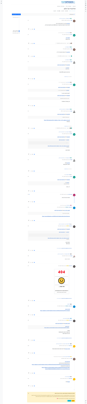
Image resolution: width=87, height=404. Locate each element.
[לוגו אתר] (68, 2)
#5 (28, 34)
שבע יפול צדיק (70, 194)
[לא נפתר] (86, 5)
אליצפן (69, 18)
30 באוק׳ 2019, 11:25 (65, 133)
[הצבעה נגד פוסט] (29, 29)
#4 (28, 20)
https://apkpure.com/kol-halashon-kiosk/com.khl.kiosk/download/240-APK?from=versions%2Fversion (51, 364)
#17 (28, 265)
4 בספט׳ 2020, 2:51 (61, 265)
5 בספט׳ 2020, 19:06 (66, 358)
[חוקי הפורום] (86, 1)
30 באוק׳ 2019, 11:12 (65, 34)
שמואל (71, 61)
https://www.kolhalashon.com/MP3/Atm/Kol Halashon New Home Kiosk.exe (56, 216)
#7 (28, 61)
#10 (28, 133)
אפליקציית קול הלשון (62, 18)
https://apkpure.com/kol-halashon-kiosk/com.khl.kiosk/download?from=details (55, 310)
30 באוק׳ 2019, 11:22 (65, 84)
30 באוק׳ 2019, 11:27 (65, 176)
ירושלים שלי (70, 345)
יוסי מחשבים (70, 207)
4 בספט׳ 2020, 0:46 (65, 255)
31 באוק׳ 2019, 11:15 (63, 194)
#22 (28, 378)
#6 (28, 48)
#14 (28, 207)
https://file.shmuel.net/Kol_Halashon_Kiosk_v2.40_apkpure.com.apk (57, 120)
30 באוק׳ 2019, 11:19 (66, 48)
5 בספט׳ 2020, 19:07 (63, 378)
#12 (28, 176)
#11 (28, 159)
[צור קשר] (86, 11)
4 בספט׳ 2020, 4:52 (61, 320)
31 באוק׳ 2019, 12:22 (60, 207)
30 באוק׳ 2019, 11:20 (65, 61)
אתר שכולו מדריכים (59, 248)
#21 (28, 358)
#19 (28, 320)
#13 (28, 194)
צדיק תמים (70, 265)
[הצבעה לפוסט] (32, 29)
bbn (71, 20)
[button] (86, 401)
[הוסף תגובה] (34, 29)
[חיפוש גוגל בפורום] (86, 9)
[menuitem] (1, 1)
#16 (28, 255)
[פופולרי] (86, 3)
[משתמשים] (86, 7)
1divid (71, 255)
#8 (28, 84)
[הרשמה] (1, 3)
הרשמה (73, 400)
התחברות (69, 400)
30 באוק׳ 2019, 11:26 (65, 159)
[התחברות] (1, 1)
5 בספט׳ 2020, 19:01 (63, 345)
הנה (66, 37)
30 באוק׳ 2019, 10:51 (66, 20)
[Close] (28, 393)
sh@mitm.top (66, 76)
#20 (28, 345)
